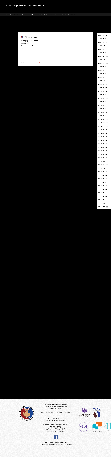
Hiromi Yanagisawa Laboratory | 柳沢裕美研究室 (25, 5)
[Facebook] (56, 437)
